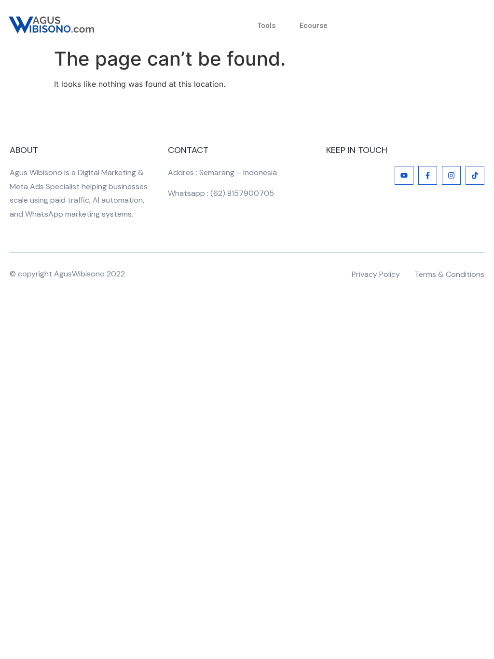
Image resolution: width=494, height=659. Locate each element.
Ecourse (314, 25)
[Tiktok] (475, 175)
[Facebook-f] (427, 175)
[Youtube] (404, 175)
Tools (266, 25)
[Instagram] (451, 175)
